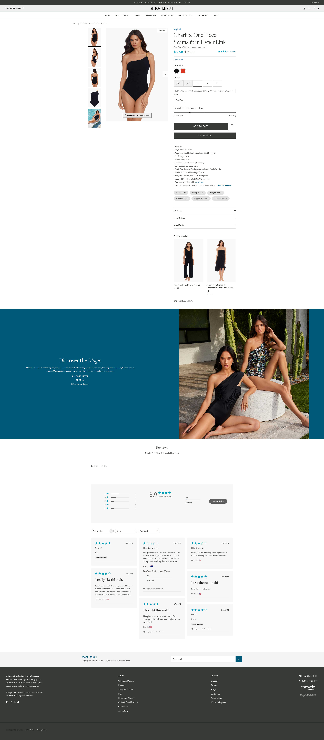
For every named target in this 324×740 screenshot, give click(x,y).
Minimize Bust (181, 198)
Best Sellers (122, 15)
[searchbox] (100, 531)
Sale (216, 15)
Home (75, 24)
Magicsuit (177, 29)
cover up (199, 182)
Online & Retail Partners (128, 702)
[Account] (304, 8)
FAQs (213, 689)
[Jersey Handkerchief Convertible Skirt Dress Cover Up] (221, 260)
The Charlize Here (224, 185)
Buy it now (204, 135)
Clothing (150, 15)
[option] (137, 74)
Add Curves (181, 192)
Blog (120, 693)
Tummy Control (221, 198)
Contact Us (215, 693)
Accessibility (123, 710)
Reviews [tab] (94, 466)
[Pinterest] (15, 702)
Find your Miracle (14, 8)
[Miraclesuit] (162, 8)
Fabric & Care (179, 217)
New (107, 15)
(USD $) (314, 3)
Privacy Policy (41, 730)
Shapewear (167, 15)
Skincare (203, 15)
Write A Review (218, 501)
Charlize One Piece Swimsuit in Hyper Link (94, 24)
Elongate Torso (215, 192)
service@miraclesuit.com (14, 730)
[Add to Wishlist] (232, 125)
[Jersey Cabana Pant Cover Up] (188, 260)
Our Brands (123, 706)
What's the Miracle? (126, 681)
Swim (137, 15)
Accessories (186, 15)
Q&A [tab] (104, 466)
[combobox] (126, 531)
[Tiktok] (18, 702)
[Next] (165, 74)
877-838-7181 (29, 730)
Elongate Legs (197, 192)
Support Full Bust (201, 198)
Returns (214, 685)
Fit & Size (178, 210)
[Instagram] (11, 702)
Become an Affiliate (126, 698)
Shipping (214, 681)
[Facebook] (7, 702)
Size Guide (178, 60)
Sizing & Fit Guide (125, 689)
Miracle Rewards (148, 2)
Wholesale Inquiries (218, 702)
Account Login (216, 698)
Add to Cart (201, 126)
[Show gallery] (137, 74)
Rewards (121, 685)
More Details (179, 224)
